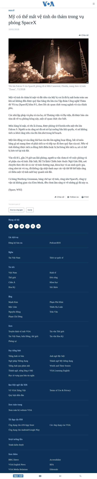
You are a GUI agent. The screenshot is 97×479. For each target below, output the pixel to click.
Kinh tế (53, 272)
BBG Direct (14, 459)
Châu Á (12, 282)
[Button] (83, 35)
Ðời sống (54, 277)
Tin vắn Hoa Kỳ (57, 336)
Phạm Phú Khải (56, 302)
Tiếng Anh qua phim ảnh (19, 365)
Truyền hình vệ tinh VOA (20, 331)
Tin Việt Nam (14, 257)
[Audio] (60, 476)
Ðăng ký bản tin (15, 242)
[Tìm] (80, 476)
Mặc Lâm (13, 307)
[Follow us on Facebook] (11, 226)
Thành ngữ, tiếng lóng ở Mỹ (21, 370)
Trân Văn (54, 311)
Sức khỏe (54, 287)
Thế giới (12, 277)
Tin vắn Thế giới (57, 331)
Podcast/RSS (55, 242)
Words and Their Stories (60, 365)
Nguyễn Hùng (15, 311)
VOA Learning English (60, 370)
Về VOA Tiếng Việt (17, 390)
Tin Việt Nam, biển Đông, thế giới (23, 336)
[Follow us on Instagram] (27, 226)
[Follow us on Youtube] (22, 226)
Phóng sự (13, 341)
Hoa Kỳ (11, 10)
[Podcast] (33, 226)
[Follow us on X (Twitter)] (16, 226)
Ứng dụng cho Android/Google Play (24, 429)
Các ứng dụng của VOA (60, 425)
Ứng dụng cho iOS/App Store (21, 425)
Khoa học (54, 282)
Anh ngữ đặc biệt (57, 356)
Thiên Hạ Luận (56, 307)
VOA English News (17, 464)
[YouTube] (40, 476)
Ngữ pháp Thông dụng (18, 361)
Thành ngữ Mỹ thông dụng (61, 361)
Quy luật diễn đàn (16, 395)
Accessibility (55, 459)
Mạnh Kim (13, 302)
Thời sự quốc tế (56, 257)
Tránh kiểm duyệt (16, 444)
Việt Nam (13, 272)
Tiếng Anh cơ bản (16, 356)
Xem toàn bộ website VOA (20, 410)
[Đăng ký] (38, 226)
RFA (52, 464)
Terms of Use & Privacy (60, 390)
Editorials (54, 469)
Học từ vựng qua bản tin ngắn (21, 375)
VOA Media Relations (18, 469)
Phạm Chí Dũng (15, 316)
